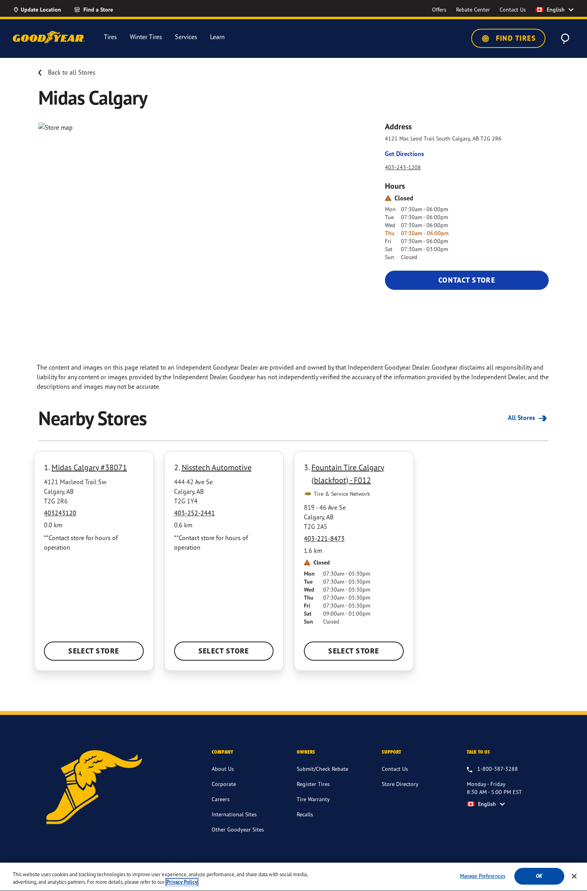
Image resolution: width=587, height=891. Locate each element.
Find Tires (515, 38)
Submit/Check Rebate (322, 768)
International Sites (234, 814)
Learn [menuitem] (217, 37)
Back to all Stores (71, 72)
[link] (108, 9)
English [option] (556, 9)
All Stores (522, 418)
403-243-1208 (403, 167)
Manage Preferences (482, 876)
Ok (539, 876)
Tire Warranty (313, 799)
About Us (223, 768)
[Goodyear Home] (49, 37)
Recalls (305, 814)
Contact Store (467, 280)
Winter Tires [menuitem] (146, 37)
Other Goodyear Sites (238, 829)
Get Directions (404, 154)
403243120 (60, 513)
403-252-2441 (194, 513)
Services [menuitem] (186, 37)
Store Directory (400, 783)
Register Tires (313, 783)
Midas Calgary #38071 (89, 467)
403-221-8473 (324, 539)
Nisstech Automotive (217, 467)
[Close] (574, 876)
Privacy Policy (182, 882)
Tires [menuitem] (110, 37)
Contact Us (395, 768)
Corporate (224, 783)
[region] (293, 877)
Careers (221, 799)
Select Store (93, 650)
